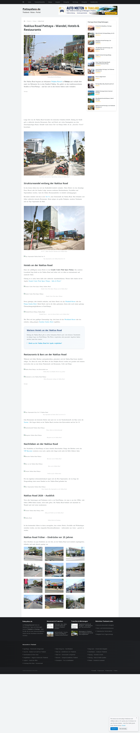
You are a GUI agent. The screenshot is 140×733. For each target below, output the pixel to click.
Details (123, 725)
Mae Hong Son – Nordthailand (64, 649)
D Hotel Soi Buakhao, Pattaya (104, 26)
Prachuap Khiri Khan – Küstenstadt (33, 663)
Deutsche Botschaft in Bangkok (105, 625)
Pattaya (50, 2)
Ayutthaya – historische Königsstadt (33, 649)
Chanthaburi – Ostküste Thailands (97, 652)
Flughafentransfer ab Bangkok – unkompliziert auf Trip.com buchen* (86, 625)
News (116, 670)
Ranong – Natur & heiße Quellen (97, 657)
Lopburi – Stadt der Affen (30, 660)
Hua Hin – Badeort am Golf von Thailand (34, 652)
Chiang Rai (84, 2)
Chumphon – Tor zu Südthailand (64, 660)
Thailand (29, 21)
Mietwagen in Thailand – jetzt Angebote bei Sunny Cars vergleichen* (86, 633)
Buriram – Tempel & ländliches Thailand (67, 657)
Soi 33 (48, 197)
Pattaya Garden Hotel (30, 304)
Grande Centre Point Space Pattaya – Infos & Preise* (45, 281)
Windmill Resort (70, 301)
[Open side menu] (23, 2)
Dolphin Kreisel (56, 81)
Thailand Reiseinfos (40, 2)
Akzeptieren (114, 728)
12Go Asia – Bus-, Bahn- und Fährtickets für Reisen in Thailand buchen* (61, 626)
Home (29, 2)
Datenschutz (109, 670)
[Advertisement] (54, 104)
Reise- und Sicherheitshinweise (105, 628)
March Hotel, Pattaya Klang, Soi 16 (105, 33)
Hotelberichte (94, 2)
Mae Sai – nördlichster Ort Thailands (66, 652)
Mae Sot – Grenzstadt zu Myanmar (65, 654)
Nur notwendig (123, 728)
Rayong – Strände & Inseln (95, 654)
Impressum (101, 670)
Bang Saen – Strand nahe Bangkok (97, 649)
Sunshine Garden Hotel (46, 322)
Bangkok (57, 2)
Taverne (26, 422)
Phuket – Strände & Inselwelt (96, 660)
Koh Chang (75, 2)
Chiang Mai (66, 2)
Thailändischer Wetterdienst (104, 631)
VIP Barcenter (28, 451)
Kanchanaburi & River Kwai (30, 654)
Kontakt (94, 670)
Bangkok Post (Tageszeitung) (104, 634)
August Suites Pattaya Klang (103, 55)
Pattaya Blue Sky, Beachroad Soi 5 (105, 84)
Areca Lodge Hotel (101, 76)
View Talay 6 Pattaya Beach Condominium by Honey (103, 62)
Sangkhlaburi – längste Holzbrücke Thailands (35, 657)
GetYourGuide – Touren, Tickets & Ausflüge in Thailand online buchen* (61, 633)
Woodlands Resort (69, 319)
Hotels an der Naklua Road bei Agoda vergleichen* (45, 343)
